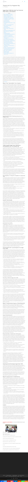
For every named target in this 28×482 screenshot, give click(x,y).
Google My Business (8, 475)
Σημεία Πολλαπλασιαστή (7, 27)
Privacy (18, 476)
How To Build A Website (21, 475)
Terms (21, 476)
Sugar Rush (5, 81)
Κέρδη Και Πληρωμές (6, 52)
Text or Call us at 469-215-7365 (12, 476)
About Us (4, 475)
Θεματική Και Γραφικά (6, 51)
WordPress (19, 479)
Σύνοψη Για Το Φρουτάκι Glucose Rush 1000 (9, 47)
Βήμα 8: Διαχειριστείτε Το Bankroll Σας (8, 31)
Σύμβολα (5, 32)
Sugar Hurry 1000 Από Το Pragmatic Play (9, 39)
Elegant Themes (12, 479)
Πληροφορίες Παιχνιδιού (7, 33)
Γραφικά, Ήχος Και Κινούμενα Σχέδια (8, 42)
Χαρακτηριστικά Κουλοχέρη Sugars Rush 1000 (9, 30)
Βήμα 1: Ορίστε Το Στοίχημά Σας (8, 50)
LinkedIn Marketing (14, 475)
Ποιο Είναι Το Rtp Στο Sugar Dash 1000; (8, 24)
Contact (6, 476)
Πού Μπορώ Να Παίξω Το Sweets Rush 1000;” (9, 40)
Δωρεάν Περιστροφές (6, 20)
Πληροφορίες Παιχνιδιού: (7, 21)
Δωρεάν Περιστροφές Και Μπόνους (8, 41)
